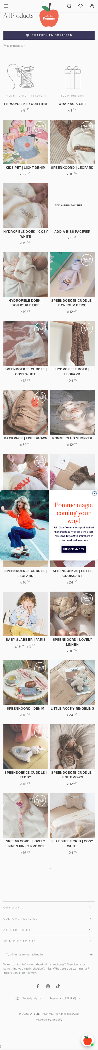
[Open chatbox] (87, 1040)
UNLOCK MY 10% (73, 549)
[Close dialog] (94, 493)
